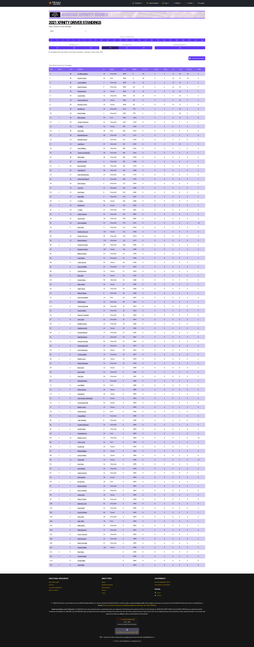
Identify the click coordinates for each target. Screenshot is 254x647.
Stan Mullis (81, 565)
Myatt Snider (82, 113)
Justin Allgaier (82, 82)
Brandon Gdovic (83, 249)
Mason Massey (82, 240)
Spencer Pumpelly (83, 315)
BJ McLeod (81, 481)
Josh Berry (81, 144)
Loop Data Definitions (55, 587)
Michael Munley (82, 381)
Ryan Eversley (82, 539)
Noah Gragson (82, 87)
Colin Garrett (82, 262)
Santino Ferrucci (83, 232)
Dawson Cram (82, 503)
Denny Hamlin (82, 455)
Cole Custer (81, 442)
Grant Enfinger (82, 512)
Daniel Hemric (82, 91)
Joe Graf (80, 188)
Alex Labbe (81, 157)
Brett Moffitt (82, 166)
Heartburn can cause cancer (126, 632)
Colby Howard (82, 214)
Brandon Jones (82, 104)
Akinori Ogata (82, 499)
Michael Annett (82, 139)
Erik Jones (81, 517)
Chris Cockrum (82, 534)
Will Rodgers (82, 302)
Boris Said (81, 367)
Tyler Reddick (82, 420)
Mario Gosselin (82, 543)
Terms (103, 593)
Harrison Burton (83, 100)
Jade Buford (81, 170)
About (104, 582)
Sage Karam (81, 289)
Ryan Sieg (81, 131)
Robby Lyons (82, 359)
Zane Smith (81, 508)
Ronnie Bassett (82, 332)
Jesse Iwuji (81, 495)
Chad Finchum (82, 271)
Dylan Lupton (82, 389)
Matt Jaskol (81, 284)
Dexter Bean (82, 280)
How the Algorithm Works (162, 582)
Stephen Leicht (82, 328)
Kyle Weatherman (83, 175)
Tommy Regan (82, 556)
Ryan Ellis (80, 275)
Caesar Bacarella (83, 306)
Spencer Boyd (82, 486)
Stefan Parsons (83, 236)
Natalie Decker (82, 324)
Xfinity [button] (177, 3)
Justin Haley (81, 96)
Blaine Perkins (82, 253)
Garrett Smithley (83, 297)
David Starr (81, 205)
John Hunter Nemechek (85, 398)
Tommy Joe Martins (84, 153)
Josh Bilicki (81, 385)
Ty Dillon (80, 201)
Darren (159, 595)
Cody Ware (81, 258)
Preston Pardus (83, 245)
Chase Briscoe (82, 433)
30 (110, 48)
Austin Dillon (82, 429)
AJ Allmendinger (83, 74)
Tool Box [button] (138, 3)
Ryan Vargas (81, 183)
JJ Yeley (80, 210)
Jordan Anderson (83, 425)
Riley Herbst (81, 117)
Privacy (104, 590)
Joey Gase (81, 319)
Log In (202, 3)
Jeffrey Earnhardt (83, 179)
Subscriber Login (54, 582)
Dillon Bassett (82, 530)
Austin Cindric (82, 78)
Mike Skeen (81, 525)
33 (180, 48)
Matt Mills (81, 196)
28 (74, 48)
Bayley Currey (82, 438)
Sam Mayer (81, 192)
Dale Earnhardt (82, 337)
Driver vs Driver (53, 590)
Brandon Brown (83, 135)
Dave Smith (81, 372)
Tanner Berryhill (83, 346)
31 (127, 48)
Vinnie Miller (81, 560)
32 (144, 48)
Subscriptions (106, 587)
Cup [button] (166, 3)
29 (91, 48)
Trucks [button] (190, 3)
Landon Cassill (82, 161)
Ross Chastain (82, 490)
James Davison (82, 473)
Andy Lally (81, 227)
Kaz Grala (81, 464)
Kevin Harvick (82, 411)
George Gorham (83, 341)
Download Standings (197, 58)
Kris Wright (81, 468)
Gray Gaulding (82, 223)
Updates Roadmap (107, 585)
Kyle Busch (81, 394)
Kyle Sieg (80, 376)
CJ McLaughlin (82, 354)
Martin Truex (82, 407)
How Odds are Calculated (162, 585)
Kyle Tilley (81, 521)
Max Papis (81, 552)
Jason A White (82, 267)
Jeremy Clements (83, 122)
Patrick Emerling (83, 363)
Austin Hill (81, 446)
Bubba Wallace (82, 451)
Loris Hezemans (83, 350)
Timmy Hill (81, 460)
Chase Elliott (82, 416)
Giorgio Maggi (82, 547)
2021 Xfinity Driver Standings (75, 22)
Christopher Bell (83, 403)
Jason (159, 593)
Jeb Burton (81, 109)
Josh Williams (82, 148)
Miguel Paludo (82, 293)
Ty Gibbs (80, 126)
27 (57, 48)
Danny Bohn (81, 477)
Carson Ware (82, 310)
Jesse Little (81, 218)
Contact (51, 585)
